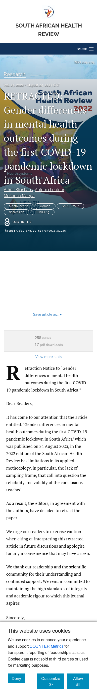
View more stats (48, 357)
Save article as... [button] (47, 314)
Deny (18, 678)
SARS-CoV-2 (70, 206)
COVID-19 (42, 212)
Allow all (81, 681)
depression (16, 212)
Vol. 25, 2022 (14, 85)
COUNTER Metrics (46, 646)
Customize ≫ (52, 681)
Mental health (18, 206)
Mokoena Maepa (19, 195)
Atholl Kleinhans (18, 189)
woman (45, 206)
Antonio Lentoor (49, 189)
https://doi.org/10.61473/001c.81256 (35, 230)
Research (15, 74)
